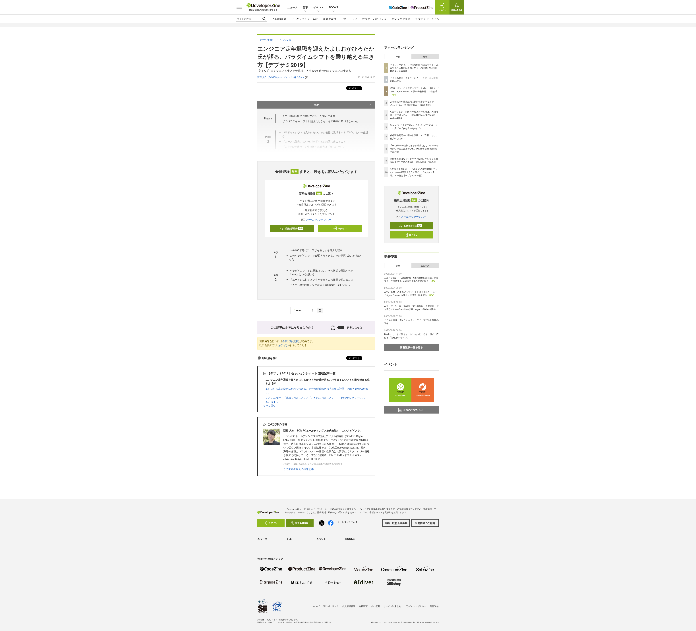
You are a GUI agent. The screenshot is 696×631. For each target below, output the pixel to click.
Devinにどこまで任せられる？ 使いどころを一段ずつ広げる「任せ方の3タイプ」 (414, 126)
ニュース (292, 7)
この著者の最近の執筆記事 (298, 469)
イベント (318, 7)
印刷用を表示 (269, 358)
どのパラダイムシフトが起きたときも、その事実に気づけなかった (320, 121)
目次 (316, 105)
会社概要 (375, 606)
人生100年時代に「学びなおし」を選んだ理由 (308, 116)
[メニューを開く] (239, 7)
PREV (299, 310)
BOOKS (333, 7)
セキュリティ (349, 19)
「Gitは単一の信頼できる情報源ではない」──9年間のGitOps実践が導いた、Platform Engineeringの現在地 (414, 148)
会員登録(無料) (290, 341)
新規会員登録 (294, 228)
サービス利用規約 (392, 606)
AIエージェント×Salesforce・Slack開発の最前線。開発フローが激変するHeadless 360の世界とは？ (411, 279)
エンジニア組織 (400, 19)
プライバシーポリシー (415, 606)
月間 (425, 56)
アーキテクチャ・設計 (304, 19)
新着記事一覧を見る (411, 347)
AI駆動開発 (279, 19)
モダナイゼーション (427, 19)
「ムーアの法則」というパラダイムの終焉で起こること (321, 279)
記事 (305, 7)
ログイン (342, 228)
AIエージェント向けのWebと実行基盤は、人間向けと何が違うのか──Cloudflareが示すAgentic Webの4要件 (414, 115)
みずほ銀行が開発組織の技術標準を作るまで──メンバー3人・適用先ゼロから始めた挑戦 (413, 103)
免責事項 (363, 606)
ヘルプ (316, 606)
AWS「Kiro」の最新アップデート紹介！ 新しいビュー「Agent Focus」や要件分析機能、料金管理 (414, 89)
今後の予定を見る (413, 410)
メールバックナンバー (318, 219)
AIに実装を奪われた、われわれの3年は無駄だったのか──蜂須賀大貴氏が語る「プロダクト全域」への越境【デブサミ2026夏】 (413, 172)
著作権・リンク (331, 606)
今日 (398, 56)
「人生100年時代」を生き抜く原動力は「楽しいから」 (321, 285)
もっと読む (269, 405)
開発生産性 (329, 19)
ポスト (355, 88)
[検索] (264, 18)
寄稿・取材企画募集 (396, 523)
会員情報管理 (348, 606)
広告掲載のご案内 (425, 523)
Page (268, 118)
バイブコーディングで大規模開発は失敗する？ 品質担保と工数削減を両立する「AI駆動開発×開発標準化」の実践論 (414, 67)
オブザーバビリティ (374, 19)
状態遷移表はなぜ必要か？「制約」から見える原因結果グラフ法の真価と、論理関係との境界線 (414, 160)
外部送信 (434, 606)
